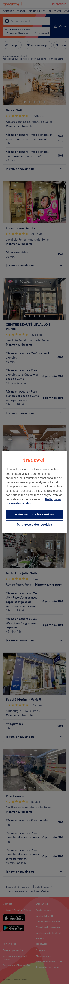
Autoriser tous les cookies (34, 514)
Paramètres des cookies (34, 524)
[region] (34, 492)
